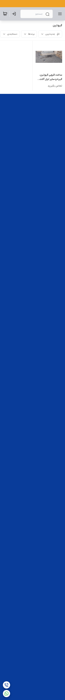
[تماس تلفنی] (6, 685)
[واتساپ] (6, 693)
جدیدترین (50, 34)
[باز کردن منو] (59, 14)
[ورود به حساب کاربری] (15, 14)
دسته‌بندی (12, 34)
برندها (31, 34)
